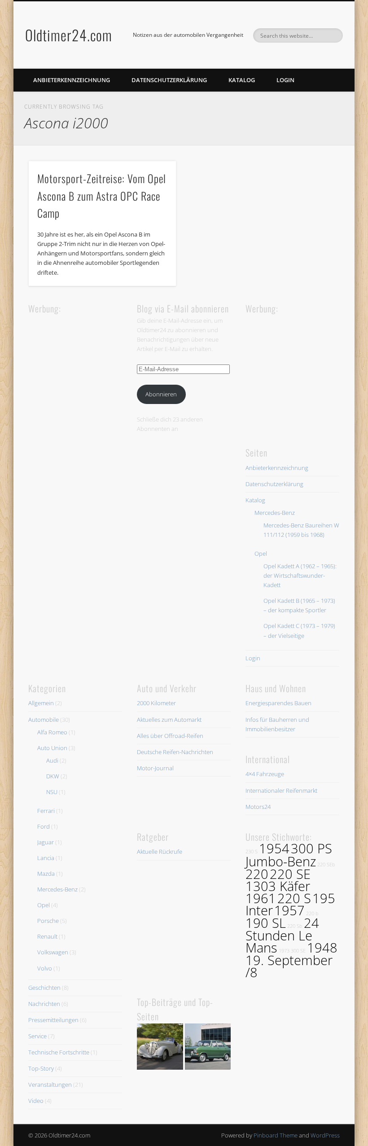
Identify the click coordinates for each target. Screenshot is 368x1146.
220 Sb (294, 926)
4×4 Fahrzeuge (264, 774)
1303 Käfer (277, 886)
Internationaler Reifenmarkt (281, 790)
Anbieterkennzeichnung (71, 80)
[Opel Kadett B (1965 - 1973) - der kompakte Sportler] (208, 1047)
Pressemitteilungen (53, 1020)
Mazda (46, 873)
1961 (260, 898)
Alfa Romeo (52, 732)
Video (36, 1101)
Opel (260, 553)
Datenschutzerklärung (169, 80)
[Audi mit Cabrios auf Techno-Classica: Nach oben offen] (160, 1047)
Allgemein (41, 703)
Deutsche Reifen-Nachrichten (175, 752)
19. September (289, 960)
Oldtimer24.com (68, 34)
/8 (251, 972)
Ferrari (46, 811)
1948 (322, 948)
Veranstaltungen (50, 1084)
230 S (251, 851)
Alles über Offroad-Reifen (170, 736)
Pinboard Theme (276, 1135)
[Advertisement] (95, 372)
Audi (52, 760)
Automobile (43, 720)
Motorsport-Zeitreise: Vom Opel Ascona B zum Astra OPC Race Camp (101, 195)
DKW (52, 776)
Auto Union (52, 748)
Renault (47, 936)
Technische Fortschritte (58, 1052)
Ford (43, 826)
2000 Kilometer (156, 703)
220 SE (290, 874)
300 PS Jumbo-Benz (288, 854)
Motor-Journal (155, 768)
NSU (51, 792)
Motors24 (258, 807)
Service (37, 1036)
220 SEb (326, 864)
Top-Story (41, 1068)
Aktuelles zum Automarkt (169, 720)
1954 (274, 848)
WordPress (325, 1135)
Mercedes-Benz (274, 513)
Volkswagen (52, 952)
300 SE (298, 951)
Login (285, 80)
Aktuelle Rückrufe (159, 851)
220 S (294, 898)
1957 (289, 910)
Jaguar (45, 842)
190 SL (265, 923)
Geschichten (44, 988)
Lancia (45, 858)
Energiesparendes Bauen (278, 703)
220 (256, 874)
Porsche (48, 921)
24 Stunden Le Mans (282, 935)
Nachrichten (44, 1004)
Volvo (44, 968)
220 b (312, 913)
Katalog (241, 80)
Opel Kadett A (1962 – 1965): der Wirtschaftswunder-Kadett (300, 575)
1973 (284, 951)
